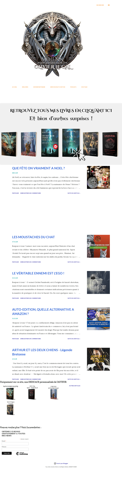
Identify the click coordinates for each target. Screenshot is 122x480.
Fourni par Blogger (62, 463)
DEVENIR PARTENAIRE (39, 87)
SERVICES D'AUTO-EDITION (57, 87)
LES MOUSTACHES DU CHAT (33, 237)
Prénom (4, 446)
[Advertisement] (49, 214)
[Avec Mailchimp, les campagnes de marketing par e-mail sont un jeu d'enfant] (22, 455)
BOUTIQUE (84, 87)
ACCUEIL (14, 87)
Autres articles (74, 385)
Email (4, 441)
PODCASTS (73, 87)
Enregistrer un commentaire (30, 193)
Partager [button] (15, 193)
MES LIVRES (25, 87)
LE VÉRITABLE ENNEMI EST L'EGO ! (38, 273)
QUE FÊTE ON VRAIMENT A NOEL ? (38, 168)
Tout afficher (103, 97)
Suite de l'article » (74, 193)
